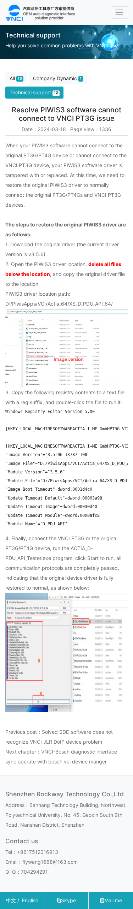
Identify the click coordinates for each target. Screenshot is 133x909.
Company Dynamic (57, 78)
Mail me (113, 900)
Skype (68, 900)
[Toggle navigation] (119, 12)
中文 (11, 900)
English (30, 900)
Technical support (34, 92)
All (16, 78)
